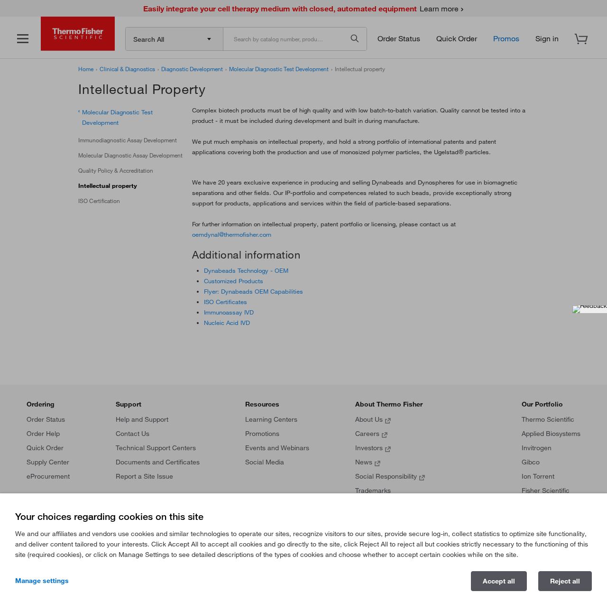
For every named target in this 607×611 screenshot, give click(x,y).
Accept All (499, 581)
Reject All (565, 581)
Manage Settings (42, 580)
